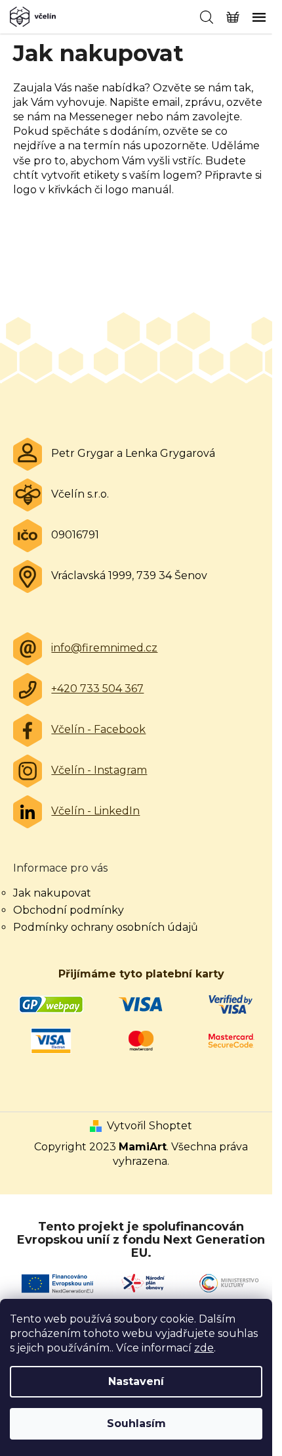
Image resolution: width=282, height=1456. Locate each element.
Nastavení (136, 1381)
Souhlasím (136, 1423)
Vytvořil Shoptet (149, 1125)
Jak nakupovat (52, 893)
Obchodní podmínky (68, 910)
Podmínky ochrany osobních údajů (105, 927)
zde (204, 1348)
